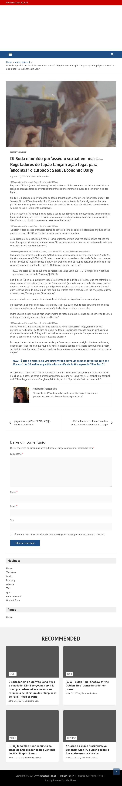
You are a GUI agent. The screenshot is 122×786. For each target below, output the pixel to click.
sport (9, 592)
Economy (10, 580)
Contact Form (13, 600)
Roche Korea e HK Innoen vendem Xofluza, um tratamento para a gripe (89, 423)
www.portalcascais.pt (45, 775)
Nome (13, 492)
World (9, 576)
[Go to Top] (116, 771)
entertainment (18, 152)
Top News (11, 572)
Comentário (16, 453)
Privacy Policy (67, 775)
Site (12, 520)
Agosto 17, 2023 (18, 176)
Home (9, 568)
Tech (8, 588)
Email (13, 506)
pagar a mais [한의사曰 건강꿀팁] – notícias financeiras (32, 423)
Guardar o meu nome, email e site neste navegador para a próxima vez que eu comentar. (59, 534)
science (10, 584)
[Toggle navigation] (10, 54)
